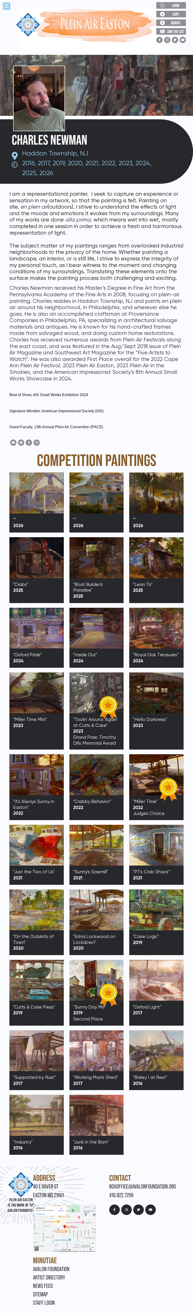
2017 (43, 163)
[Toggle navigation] (6, 6)
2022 (108, 163)
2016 (28, 163)
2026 (46, 173)
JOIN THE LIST (175, 31)
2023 (125, 163)
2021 (91, 163)
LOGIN (175, 5)
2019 (58, 163)
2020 (75, 163)
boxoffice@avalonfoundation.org (142, 1186)
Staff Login (44, 1302)
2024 (143, 163)
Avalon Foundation (51, 1269)
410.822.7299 (121, 1195)
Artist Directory (49, 1277)
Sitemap (40, 1294)
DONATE (176, 22)
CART (176, 14)
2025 (29, 173)
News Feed (43, 1286)
